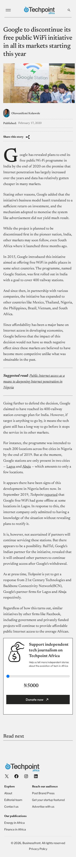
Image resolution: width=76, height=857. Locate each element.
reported (51, 495)
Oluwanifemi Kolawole (25, 113)
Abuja (26, 467)
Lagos (10, 467)
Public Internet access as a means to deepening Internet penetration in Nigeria (34, 381)
